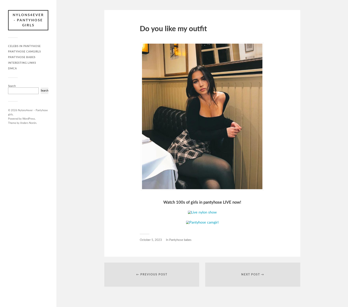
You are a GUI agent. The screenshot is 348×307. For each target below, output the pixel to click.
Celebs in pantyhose (24, 46)
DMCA (12, 68)
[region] (52, 281)
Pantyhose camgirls (24, 51)
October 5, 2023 (151, 239)
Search (12, 86)
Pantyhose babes (21, 57)
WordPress (28, 119)
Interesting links (22, 63)
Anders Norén (28, 123)
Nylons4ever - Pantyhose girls (28, 20)
